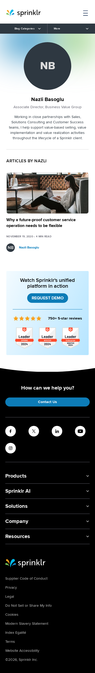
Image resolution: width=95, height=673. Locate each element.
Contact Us (47, 402)
